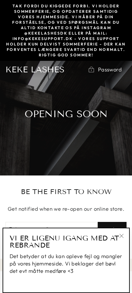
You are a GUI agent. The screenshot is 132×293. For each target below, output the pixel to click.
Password (110, 69)
